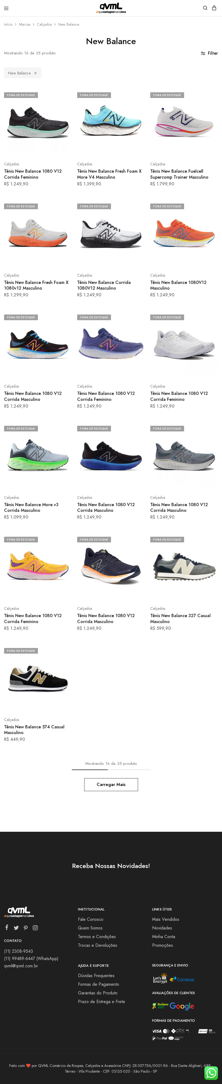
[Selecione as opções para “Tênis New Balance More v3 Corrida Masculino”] (61, 428)
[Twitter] (16, 929)
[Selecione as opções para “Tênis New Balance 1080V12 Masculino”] (208, 206)
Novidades (162, 928)
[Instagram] (35, 929)
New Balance (19, 73)
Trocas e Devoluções (97, 945)
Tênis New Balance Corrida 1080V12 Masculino (104, 285)
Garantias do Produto (97, 993)
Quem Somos (90, 928)
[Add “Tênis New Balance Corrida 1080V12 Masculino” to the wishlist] (134, 225)
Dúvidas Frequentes (96, 975)
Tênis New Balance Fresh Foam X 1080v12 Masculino (36, 285)
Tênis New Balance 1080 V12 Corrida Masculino (33, 396)
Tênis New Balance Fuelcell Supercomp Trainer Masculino (179, 174)
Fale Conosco (90, 919)
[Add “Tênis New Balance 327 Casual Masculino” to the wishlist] (208, 559)
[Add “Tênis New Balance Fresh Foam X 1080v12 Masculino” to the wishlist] (61, 225)
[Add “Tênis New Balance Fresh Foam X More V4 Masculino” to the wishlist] (134, 114)
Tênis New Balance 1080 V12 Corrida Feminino (33, 174)
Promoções (162, 945)
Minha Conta (163, 937)
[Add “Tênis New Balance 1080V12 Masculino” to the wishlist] (208, 225)
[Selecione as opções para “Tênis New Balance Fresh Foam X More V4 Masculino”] (134, 94)
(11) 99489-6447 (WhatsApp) (31, 958)
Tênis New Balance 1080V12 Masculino (178, 285)
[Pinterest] (26, 929)
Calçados (44, 24)
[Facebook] (7, 928)
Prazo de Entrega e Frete (101, 1001)
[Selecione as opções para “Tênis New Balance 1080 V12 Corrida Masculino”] (61, 317)
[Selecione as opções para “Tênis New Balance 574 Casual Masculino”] (61, 650)
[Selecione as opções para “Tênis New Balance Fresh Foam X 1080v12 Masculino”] (61, 206)
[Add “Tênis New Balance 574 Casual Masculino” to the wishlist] (61, 670)
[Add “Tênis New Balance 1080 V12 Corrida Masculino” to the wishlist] (61, 336)
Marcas (24, 24)
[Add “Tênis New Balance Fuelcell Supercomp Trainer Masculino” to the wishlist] (208, 114)
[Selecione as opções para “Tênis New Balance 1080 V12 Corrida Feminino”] (61, 94)
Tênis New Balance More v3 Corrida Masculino (31, 507)
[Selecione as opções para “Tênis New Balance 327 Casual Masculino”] (208, 539)
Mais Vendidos (165, 919)
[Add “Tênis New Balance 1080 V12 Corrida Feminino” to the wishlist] (61, 114)
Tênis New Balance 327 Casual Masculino (180, 618)
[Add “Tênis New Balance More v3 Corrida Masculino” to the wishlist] (61, 448)
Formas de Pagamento (98, 984)
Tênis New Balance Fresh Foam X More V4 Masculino (109, 174)
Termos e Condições (97, 937)
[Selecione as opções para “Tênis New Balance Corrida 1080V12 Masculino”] (134, 206)
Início (8, 24)
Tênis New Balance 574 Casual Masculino (34, 730)
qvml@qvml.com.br (21, 966)
